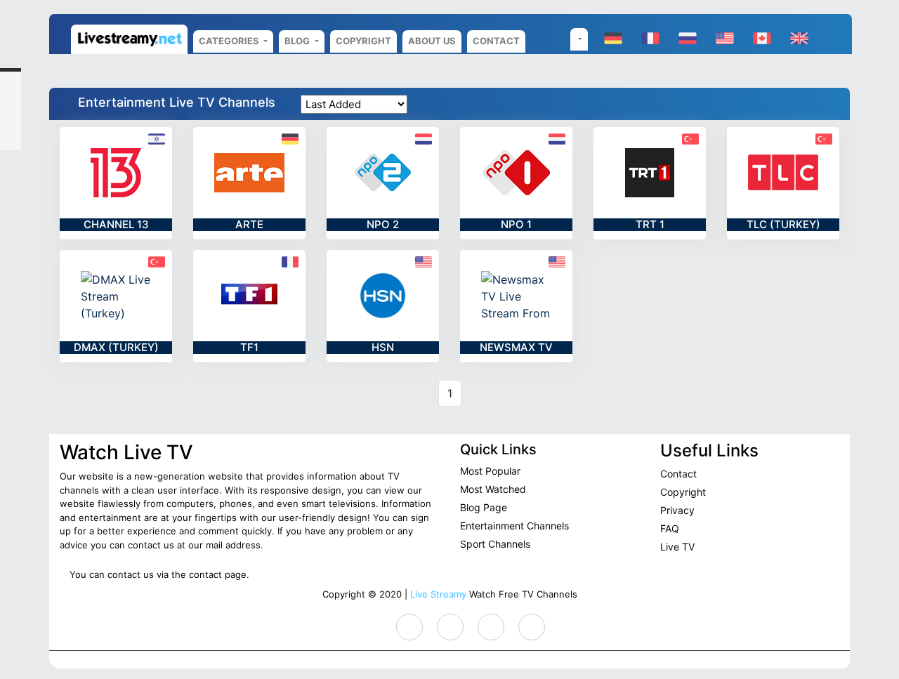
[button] (579, 39)
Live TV (677, 547)
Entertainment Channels (514, 526)
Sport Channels (495, 544)
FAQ (669, 528)
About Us (432, 40)
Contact (496, 40)
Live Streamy (438, 594)
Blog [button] (298, 40)
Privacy (677, 510)
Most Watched (493, 489)
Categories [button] (230, 40)
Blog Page (483, 507)
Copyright (363, 40)
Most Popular (490, 471)
